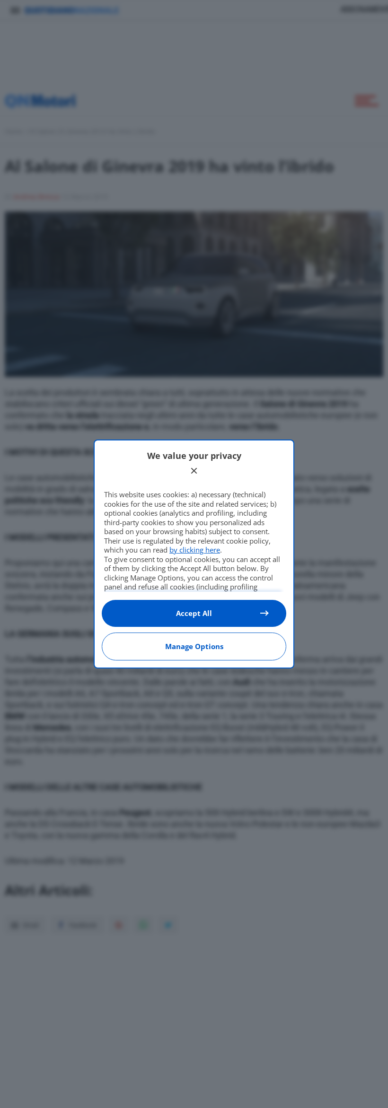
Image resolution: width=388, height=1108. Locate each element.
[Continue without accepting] (194, 471)
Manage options (194, 646)
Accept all (194, 613)
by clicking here (194, 549)
